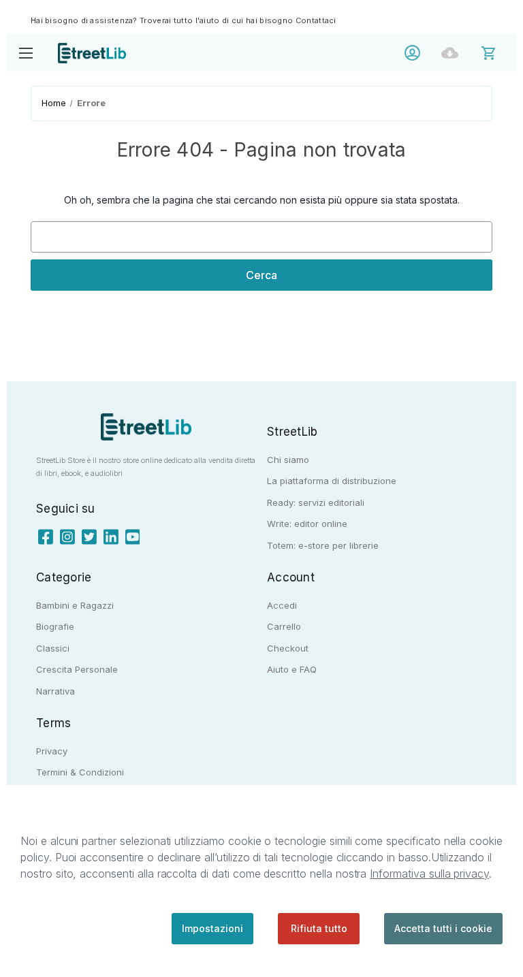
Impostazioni (212, 928)
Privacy (51, 751)
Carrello (284, 626)
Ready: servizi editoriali (315, 502)
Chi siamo (288, 459)
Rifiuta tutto (319, 928)
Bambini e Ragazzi (75, 605)
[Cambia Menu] (25, 52)
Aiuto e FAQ (292, 669)
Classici (52, 648)
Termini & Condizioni (80, 772)
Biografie (55, 626)
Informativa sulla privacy (429, 873)
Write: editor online (307, 523)
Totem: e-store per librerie (323, 545)
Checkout (287, 648)
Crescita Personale (77, 669)
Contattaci (316, 20)
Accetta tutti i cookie (443, 928)
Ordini (453, 52)
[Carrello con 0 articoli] (497, 52)
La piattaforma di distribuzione (331, 480)
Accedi (416, 52)
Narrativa (55, 691)
